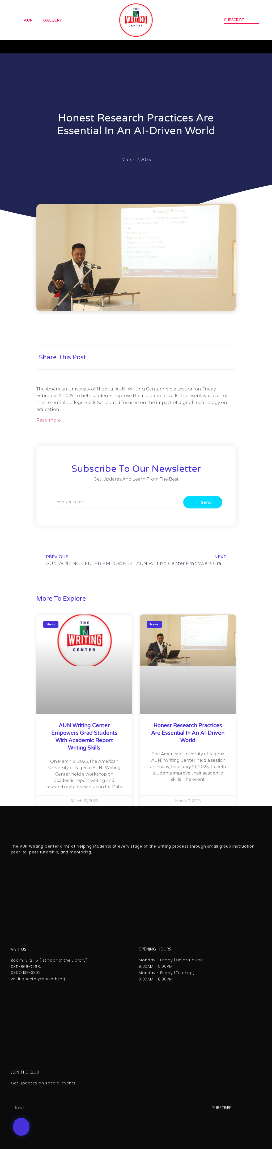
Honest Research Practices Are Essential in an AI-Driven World (187, 733)
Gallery (52, 20)
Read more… (50, 420)
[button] (17, 47)
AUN (28, 20)
